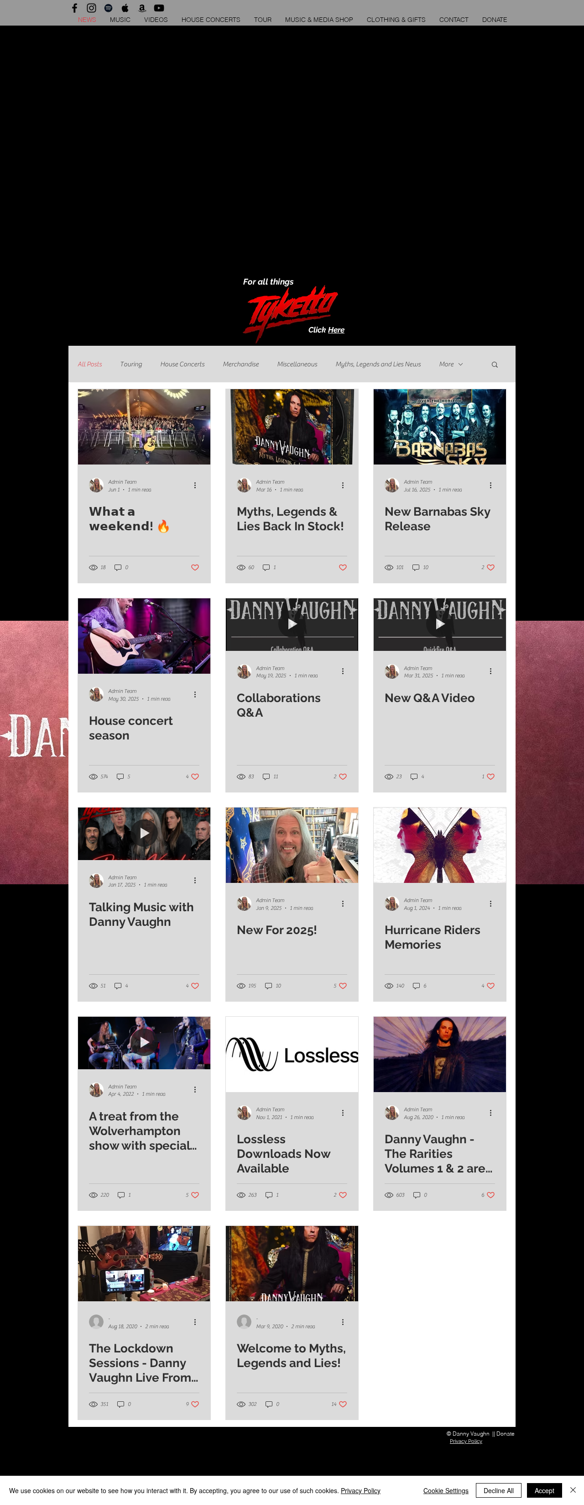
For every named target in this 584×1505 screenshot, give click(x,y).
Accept (544, 1490)
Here (336, 329)
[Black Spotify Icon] (108, 8)
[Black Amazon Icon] (142, 8)
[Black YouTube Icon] (159, 8)
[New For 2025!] (292, 845)
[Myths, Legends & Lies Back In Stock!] (292, 427)
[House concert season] (144, 636)
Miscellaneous (297, 364)
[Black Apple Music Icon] (125, 8)
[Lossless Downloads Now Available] (292, 1054)
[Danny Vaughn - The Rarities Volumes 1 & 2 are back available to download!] (440, 1054)
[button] (494, 20)
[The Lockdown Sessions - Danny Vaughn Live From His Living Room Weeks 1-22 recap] (144, 1263)
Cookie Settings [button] (446, 1490)
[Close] (573, 1490)
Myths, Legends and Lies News (378, 364)
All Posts (90, 364)
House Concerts (182, 364)
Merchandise (241, 364)
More (446, 364)
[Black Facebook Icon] (74, 8)
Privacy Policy (361, 1490)
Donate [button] (505, 1433)
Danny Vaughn (471, 1433)
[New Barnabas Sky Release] (440, 427)
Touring (131, 364)
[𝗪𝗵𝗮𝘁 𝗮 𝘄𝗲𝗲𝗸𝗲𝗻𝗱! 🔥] (144, 427)
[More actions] (198, 485)
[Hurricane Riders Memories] (440, 845)
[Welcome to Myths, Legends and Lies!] (292, 1263)
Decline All (499, 1490)
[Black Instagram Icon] (91, 8)
